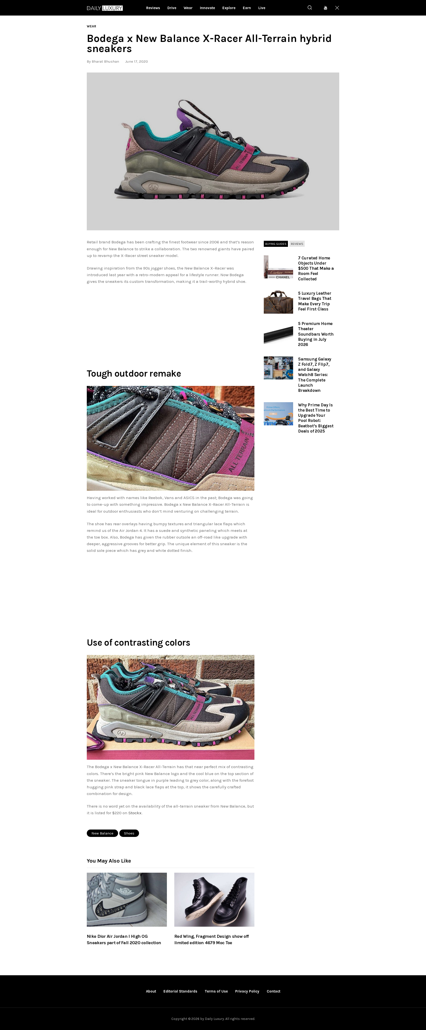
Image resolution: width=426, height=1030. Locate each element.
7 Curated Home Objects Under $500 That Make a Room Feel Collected (316, 268)
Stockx (135, 812)
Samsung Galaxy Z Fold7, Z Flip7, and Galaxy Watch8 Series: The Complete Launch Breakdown (314, 375)
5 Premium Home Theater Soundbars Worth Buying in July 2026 (316, 334)
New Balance (102, 833)
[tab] (276, 244)
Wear (91, 26)
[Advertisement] (170, 325)
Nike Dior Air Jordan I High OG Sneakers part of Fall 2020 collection (124, 939)
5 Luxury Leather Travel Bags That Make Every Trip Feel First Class (314, 301)
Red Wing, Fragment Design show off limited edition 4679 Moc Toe (211, 939)
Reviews (297, 243)
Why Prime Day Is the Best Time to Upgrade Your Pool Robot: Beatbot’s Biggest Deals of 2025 (316, 418)
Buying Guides (275, 243)
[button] (213, 151)
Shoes (129, 833)
